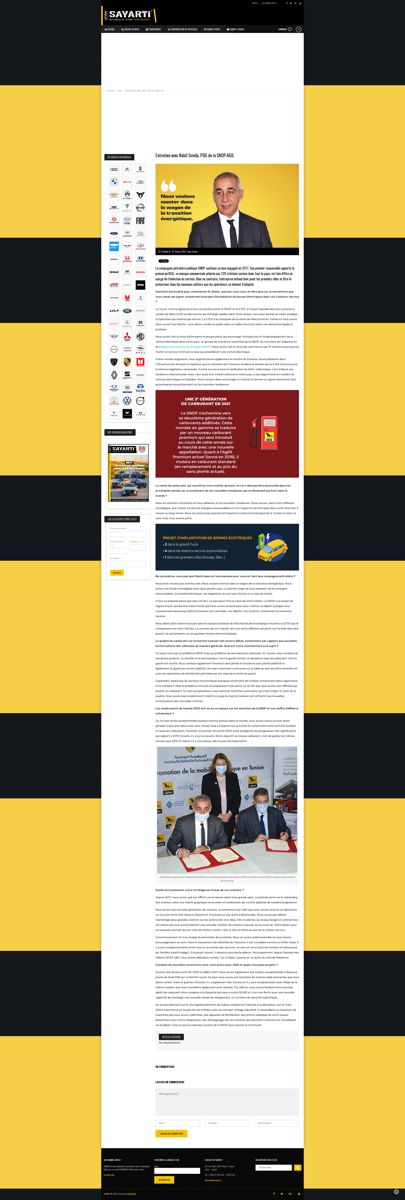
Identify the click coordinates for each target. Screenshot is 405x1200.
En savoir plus (109, 1174)
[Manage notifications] (396, 1191)
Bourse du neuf (131, 29)
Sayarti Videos (236, 29)
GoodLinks (132, 1193)
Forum (195, 251)
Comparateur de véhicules (183, 29)
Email (156, 1166)
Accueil (255, 3)
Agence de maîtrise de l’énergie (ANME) (185, 346)
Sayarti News (213, 29)
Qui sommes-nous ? (269, 3)
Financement (154, 29)
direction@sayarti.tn (213, 1180)
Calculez (117, 572)
